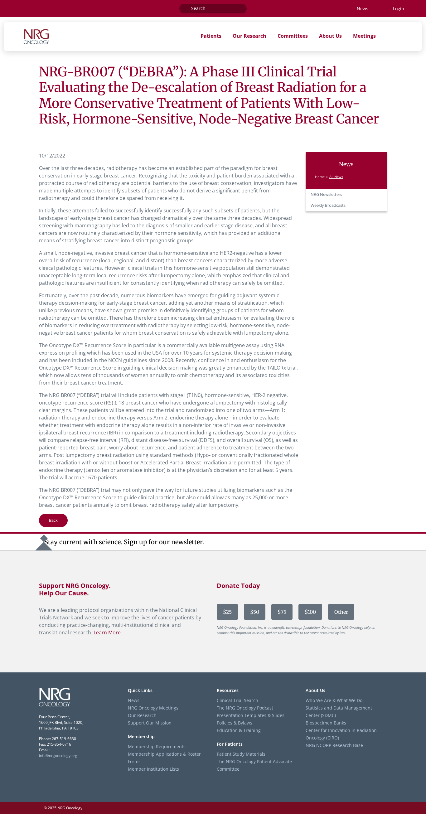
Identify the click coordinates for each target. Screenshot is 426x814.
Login (398, 9)
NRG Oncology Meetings (153, 708)
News (362, 9)
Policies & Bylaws (234, 723)
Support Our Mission (150, 723)
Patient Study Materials (241, 754)
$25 (227, 612)
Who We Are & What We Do (334, 700)
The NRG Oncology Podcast (245, 708)
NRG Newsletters (326, 194)
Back (53, 520)
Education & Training (239, 730)
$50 (254, 612)
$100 (310, 612)
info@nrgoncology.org (58, 755)
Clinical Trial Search (237, 700)
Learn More (107, 632)
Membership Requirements (157, 746)
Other (341, 612)
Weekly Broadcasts (328, 205)
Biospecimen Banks (326, 723)
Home (320, 177)
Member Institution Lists (153, 769)
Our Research (142, 715)
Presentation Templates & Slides (250, 715)
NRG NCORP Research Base (334, 745)
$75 (282, 612)
